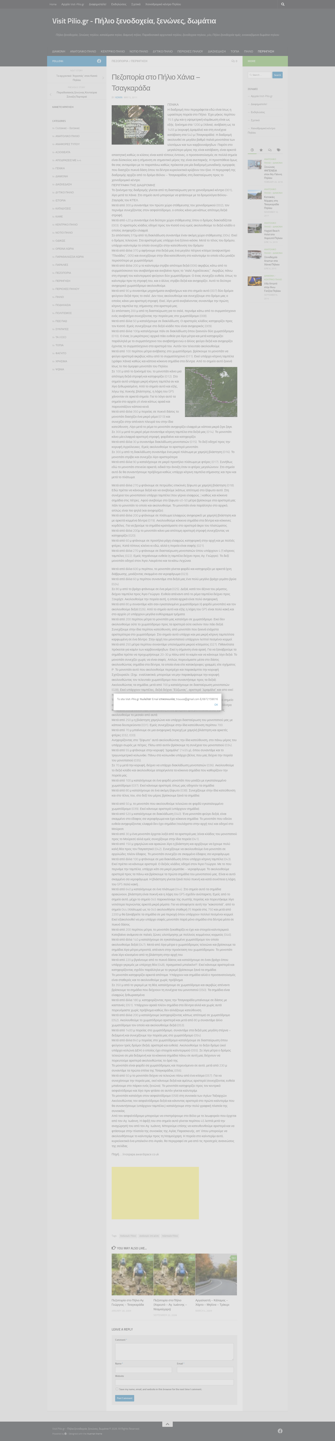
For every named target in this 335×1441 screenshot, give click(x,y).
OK (216, 704)
